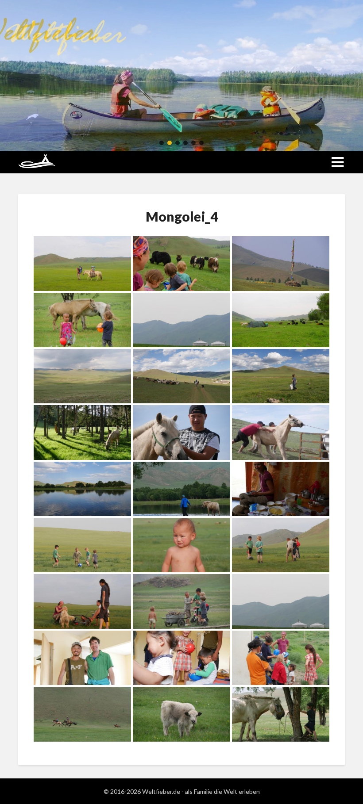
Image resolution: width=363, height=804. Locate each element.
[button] (161, 143)
